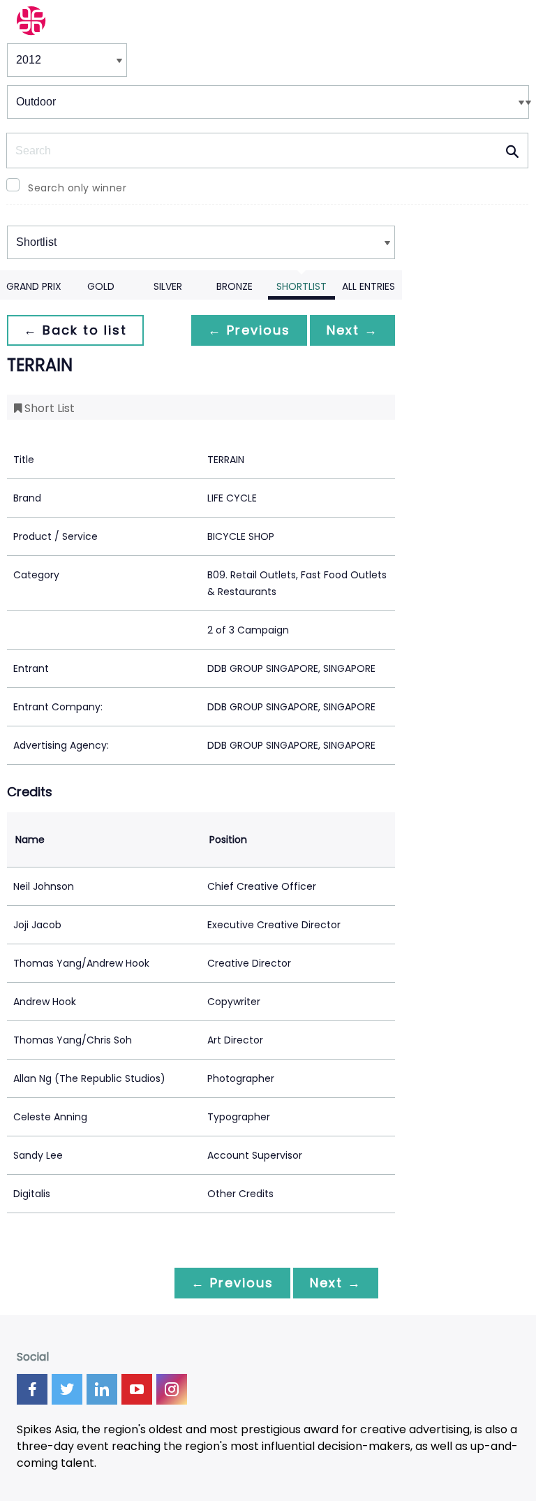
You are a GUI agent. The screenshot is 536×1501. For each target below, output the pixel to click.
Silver (168, 286)
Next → (352, 330)
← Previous (249, 330)
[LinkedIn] (102, 1389)
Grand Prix (33, 286)
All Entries (368, 286)
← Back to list (75, 330)
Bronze (234, 286)
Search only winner (77, 188)
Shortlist (301, 286)
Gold (100, 286)
